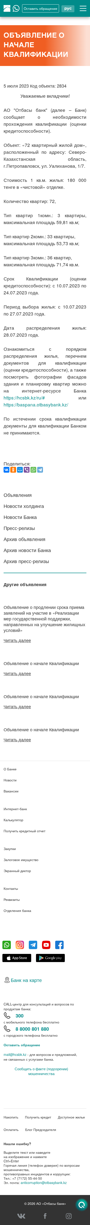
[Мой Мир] (20, 470)
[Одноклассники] (13, 470)
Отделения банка (17, 910)
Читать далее (17, 640)
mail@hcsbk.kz (15, 1054)
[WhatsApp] (33, 470)
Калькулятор (13, 819)
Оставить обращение (22, 1044)
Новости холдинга (24, 505)
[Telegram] (40, 470)
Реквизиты (12, 899)
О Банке (10, 769)
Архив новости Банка (27, 550)
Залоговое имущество (21, 859)
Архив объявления (24, 538)
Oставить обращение (40, 8)
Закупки (10, 848)
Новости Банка (20, 516)
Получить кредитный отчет (24, 830)
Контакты (11, 888)
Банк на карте (26, 979)
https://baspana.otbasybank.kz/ (36, 404)
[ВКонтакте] (6, 470)
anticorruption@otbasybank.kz (44, 1182)
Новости (10, 780)
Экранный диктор (17, 870)
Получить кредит (38, 1117)
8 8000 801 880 (32, 1028)
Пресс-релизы (19, 527)
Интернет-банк (15, 808)
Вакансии (11, 791)
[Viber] (27, 470)
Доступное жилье (71, 1117)
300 (20, 1015)
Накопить (11, 1117)
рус (68, 8)
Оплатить (11, 1129)
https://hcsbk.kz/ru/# (24, 397)
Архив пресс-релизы (26, 561)
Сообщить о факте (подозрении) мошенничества (41, 1071)
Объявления (18, 494)
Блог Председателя (40, 1129)
